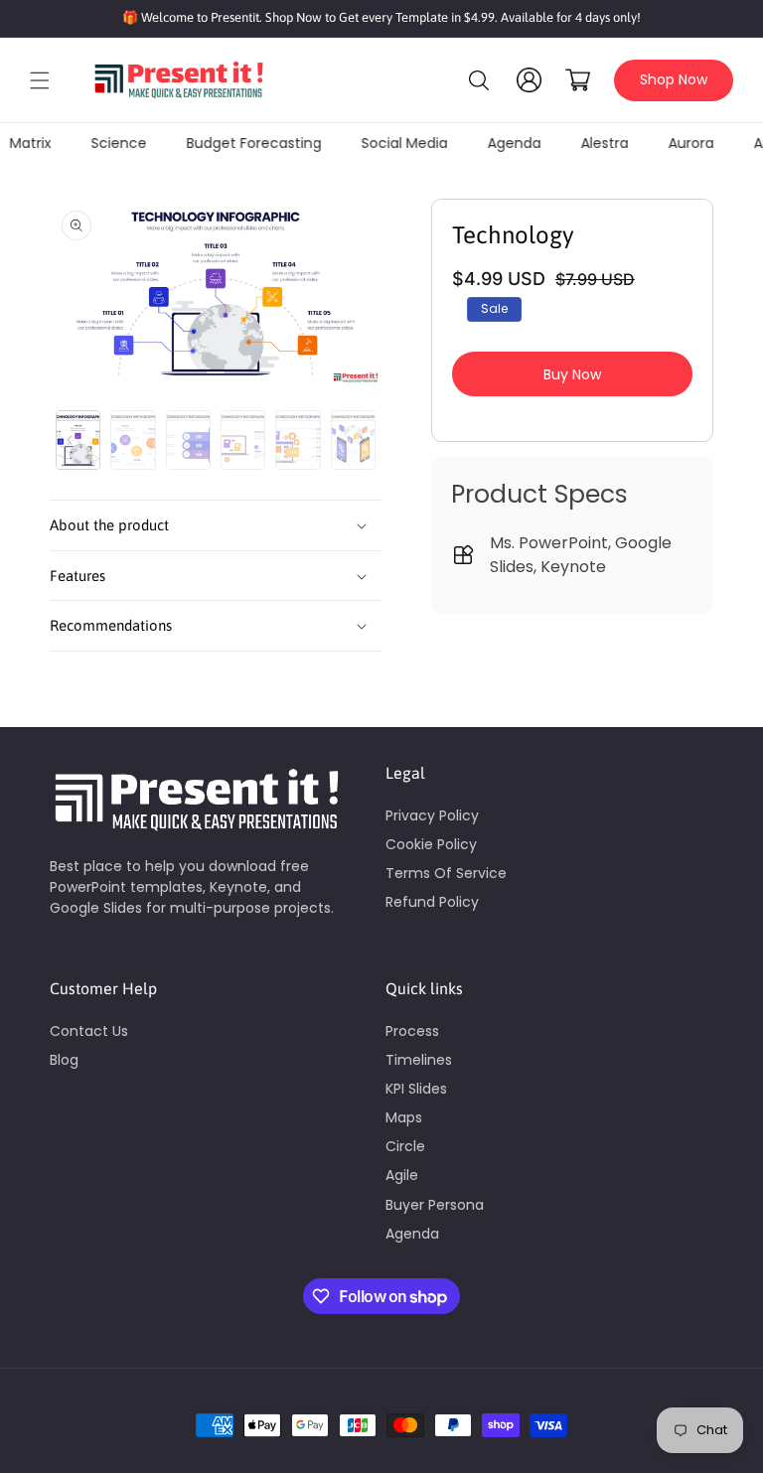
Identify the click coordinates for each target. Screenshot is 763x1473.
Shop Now (673, 79)
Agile (401, 1175)
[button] (40, 80)
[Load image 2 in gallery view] (132, 440)
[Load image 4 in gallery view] (243, 440)
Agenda (412, 1234)
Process (412, 1031)
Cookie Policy (431, 844)
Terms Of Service (446, 873)
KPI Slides (416, 1089)
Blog (64, 1060)
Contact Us (89, 1031)
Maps (403, 1117)
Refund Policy (432, 902)
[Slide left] (69, 440)
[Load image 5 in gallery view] (297, 440)
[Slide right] (362, 440)
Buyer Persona (434, 1205)
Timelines (418, 1060)
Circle (405, 1146)
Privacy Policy (432, 815)
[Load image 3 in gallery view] (188, 440)
